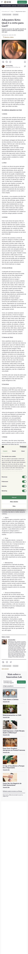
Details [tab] (14, 451)
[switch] (24, 481)
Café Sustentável (21, 5)
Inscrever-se (22, 2)
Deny (14, 506)
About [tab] (23, 451)
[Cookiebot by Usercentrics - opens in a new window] (20, 447)
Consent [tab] (5, 451)
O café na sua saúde (6, 14)
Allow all (14, 497)
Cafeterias (14, 5)
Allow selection (14, 501)
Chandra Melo (11, 639)
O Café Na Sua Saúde (6, 5)
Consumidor (15, 14)
